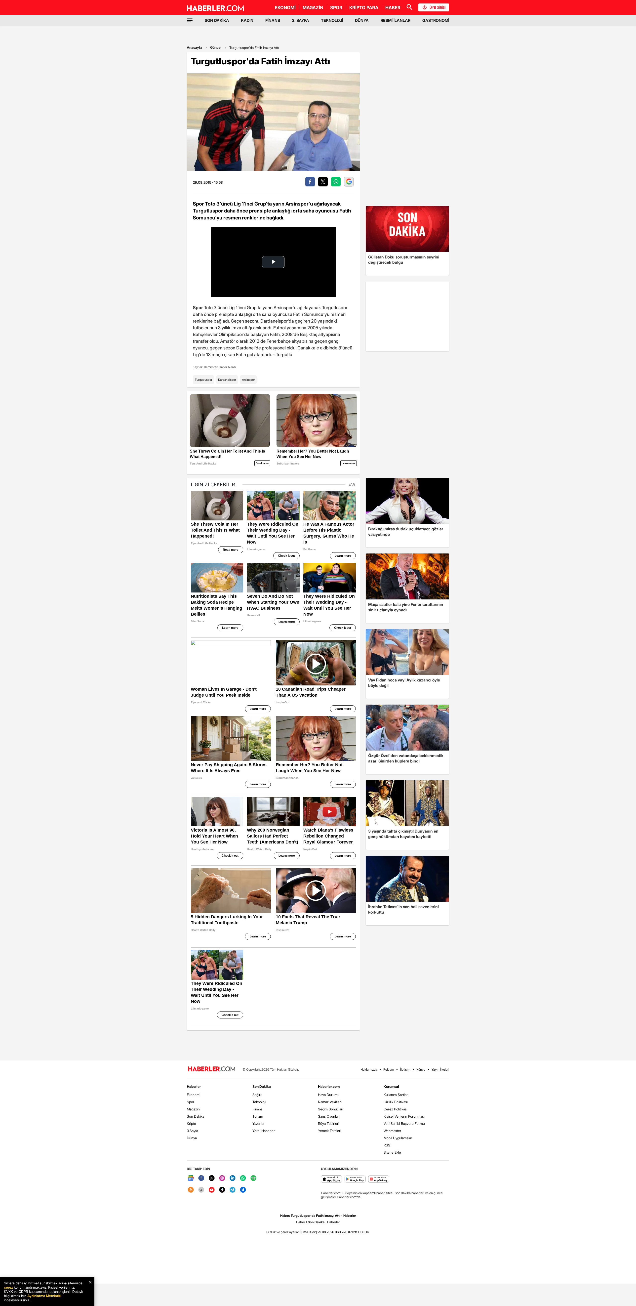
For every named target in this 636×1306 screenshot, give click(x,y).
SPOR (336, 7)
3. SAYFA (300, 20)
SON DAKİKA (217, 20)
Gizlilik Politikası (396, 1102)
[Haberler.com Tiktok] (222, 1190)
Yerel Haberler (263, 1131)
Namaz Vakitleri (330, 1102)
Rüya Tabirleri (328, 1123)
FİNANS (272, 20)
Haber (300, 1222)
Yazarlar (258, 1123)
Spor (190, 1102)
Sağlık (257, 1095)
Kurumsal (391, 1086)
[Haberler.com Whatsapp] (243, 1178)
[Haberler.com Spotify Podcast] (253, 1178)
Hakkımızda (368, 1069)
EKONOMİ (285, 7)
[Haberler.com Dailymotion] (243, 1190)
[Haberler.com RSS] (191, 1190)
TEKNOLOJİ (332, 20)
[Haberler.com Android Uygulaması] (355, 1179)
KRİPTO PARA (363, 7)
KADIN (247, 20)
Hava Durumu (328, 1095)
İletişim (405, 1069)
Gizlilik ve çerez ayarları (283, 1232)
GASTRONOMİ (435, 20)
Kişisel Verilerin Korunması (404, 1116)
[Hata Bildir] (308, 1232)
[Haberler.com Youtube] (212, 1190)
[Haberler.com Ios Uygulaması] (331, 1179)
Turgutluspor (203, 379)
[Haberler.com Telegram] (233, 1190)
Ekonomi (193, 1095)
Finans (257, 1109)
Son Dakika (195, 1116)
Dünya (192, 1138)
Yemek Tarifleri (329, 1131)
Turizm (257, 1116)
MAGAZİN (313, 7)
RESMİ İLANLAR (395, 20)
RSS (387, 1145)
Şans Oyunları (329, 1116)
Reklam (388, 1069)
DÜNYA (362, 20)
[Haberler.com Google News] (191, 1178)
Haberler (194, 1086)
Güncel (215, 47)
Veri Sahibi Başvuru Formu (404, 1123)
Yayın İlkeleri (440, 1069)
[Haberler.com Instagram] (222, 1178)
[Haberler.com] (212, 1069)
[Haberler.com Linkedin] (233, 1178)
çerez (8, 1287)
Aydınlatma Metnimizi (44, 1296)
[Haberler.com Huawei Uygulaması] (378, 1179)
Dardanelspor (227, 379)
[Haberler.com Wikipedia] (201, 1190)
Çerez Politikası (395, 1109)
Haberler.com (329, 1086)
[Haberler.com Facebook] (201, 1178)
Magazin (193, 1109)
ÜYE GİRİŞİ (437, 7)
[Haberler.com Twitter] (212, 1178)
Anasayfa (194, 47)
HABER (392, 7)
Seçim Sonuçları (330, 1109)
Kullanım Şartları (396, 1095)
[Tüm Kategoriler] (190, 20)
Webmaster (392, 1131)
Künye (420, 1069)
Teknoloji (259, 1102)
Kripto (191, 1123)
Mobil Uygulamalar (398, 1138)
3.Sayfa (192, 1131)
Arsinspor (248, 379)
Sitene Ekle (392, 1152)
